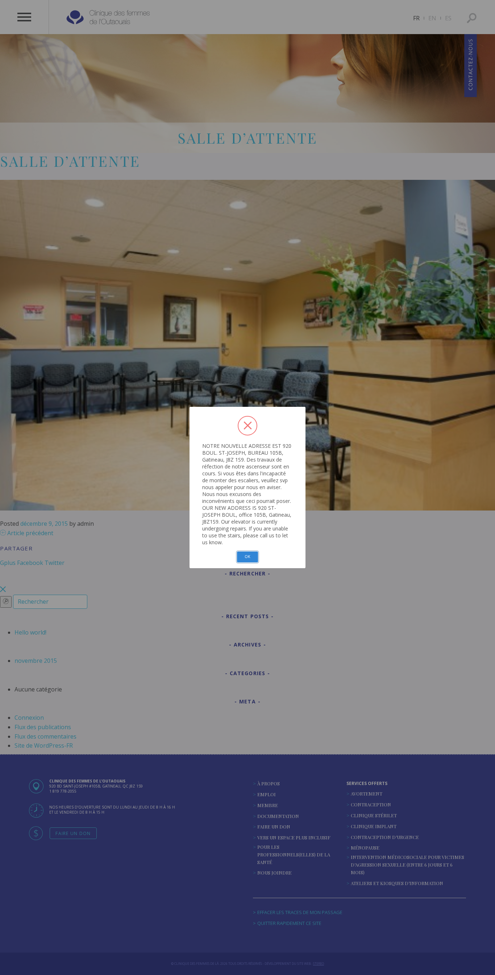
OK (247, 556)
